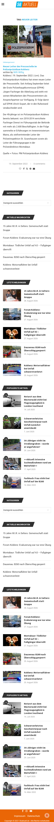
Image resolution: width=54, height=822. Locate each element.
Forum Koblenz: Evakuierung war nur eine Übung (27, 545)
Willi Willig (18, 72)
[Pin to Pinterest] (30, 168)
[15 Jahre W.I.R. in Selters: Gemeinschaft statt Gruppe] (12, 602)
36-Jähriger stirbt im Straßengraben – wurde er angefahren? (36, 750)
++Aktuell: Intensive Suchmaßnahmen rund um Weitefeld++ (37, 769)
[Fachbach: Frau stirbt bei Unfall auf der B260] (12, 790)
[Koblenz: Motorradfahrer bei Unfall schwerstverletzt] (12, 677)
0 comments (39, 164)
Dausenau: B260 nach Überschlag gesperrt (24, 564)
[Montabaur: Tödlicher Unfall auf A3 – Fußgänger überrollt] (12, 640)
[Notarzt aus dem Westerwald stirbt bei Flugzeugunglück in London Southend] (12, 708)
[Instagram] (27, 810)
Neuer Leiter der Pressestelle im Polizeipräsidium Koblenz (20, 68)
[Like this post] (20, 168)
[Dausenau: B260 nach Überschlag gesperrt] (12, 659)
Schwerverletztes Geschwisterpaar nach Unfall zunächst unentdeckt (35, 730)
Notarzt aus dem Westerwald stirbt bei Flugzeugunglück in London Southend (35, 708)
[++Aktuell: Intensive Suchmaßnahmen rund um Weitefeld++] (12, 771)
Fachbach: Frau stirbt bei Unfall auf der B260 (37, 787)
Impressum (19, 816)
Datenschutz (33, 816)
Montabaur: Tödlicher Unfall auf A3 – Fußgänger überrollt (35, 638)
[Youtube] (31, 810)
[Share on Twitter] (27, 168)
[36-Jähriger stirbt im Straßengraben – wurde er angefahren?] (12, 752)
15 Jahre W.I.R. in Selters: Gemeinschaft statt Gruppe (37, 601)
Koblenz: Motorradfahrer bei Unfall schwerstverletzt (37, 675)
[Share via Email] (34, 168)
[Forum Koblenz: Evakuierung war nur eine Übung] (12, 621)
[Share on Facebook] (23, 168)
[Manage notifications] (47, 815)
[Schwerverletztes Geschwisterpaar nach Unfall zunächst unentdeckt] (12, 730)
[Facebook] (22, 810)
